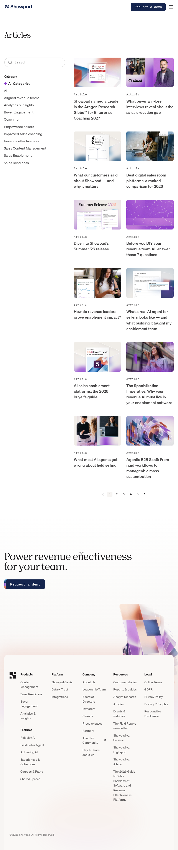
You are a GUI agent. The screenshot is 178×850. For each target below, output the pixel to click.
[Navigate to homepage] (18, 7)
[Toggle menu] (171, 7)
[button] (171, 7)
